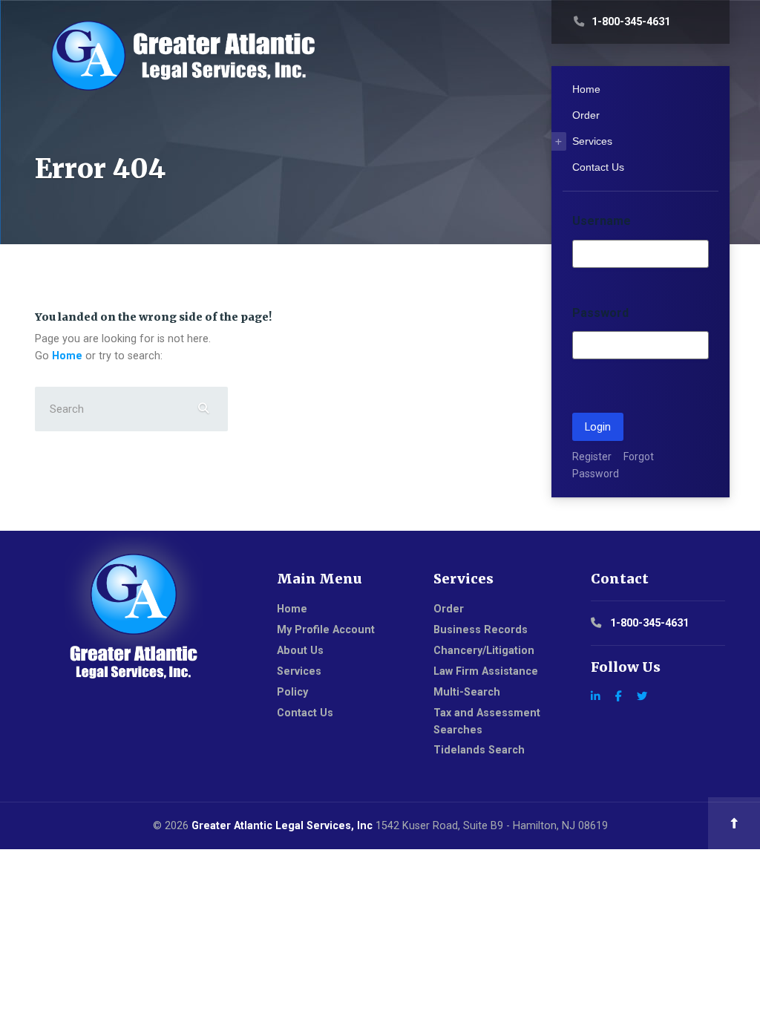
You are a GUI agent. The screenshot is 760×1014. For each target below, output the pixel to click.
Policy (292, 692)
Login (598, 427)
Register (592, 456)
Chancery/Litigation (483, 650)
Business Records (480, 629)
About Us (300, 650)
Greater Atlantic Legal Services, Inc (282, 825)
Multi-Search (466, 692)
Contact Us (598, 167)
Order (586, 115)
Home (67, 356)
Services (592, 141)
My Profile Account (326, 629)
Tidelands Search (479, 750)
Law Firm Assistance (485, 671)
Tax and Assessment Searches (486, 721)
